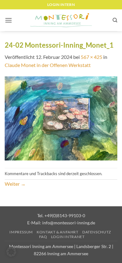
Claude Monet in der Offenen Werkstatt (48, 65)
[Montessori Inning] (61, 20)
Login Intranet (68, 236)
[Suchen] (115, 20)
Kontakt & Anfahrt (57, 232)
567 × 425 (91, 57)
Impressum (21, 232)
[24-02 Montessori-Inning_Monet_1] (61, 118)
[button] (8, 20)
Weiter (15, 184)
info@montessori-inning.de (68, 222)
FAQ (43, 236)
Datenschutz (96, 232)
